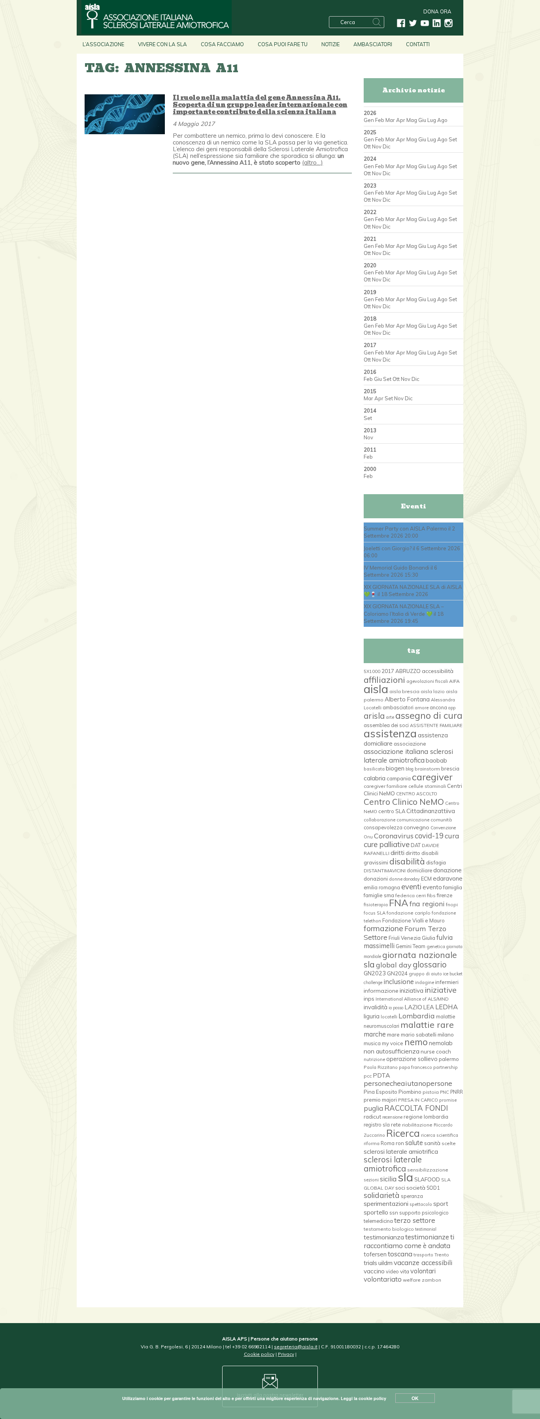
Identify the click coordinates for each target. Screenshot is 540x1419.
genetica (436, 946)
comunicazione (413, 820)
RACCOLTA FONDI (416, 1108)
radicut (372, 1116)
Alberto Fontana (407, 699)
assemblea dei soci (386, 725)
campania (399, 778)
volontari (423, 1271)
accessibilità (437, 671)
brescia (450, 768)
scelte (449, 1143)
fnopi (452, 904)
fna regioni (427, 903)
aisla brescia (404, 691)
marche (375, 1034)
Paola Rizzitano (381, 1067)
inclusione (398, 981)
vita (404, 1271)
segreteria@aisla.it (295, 1347)
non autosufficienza (391, 1051)
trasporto (423, 1255)
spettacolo (421, 1204)
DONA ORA (437, 11)
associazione (410, 743)
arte (390, 717)
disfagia (436, 862)
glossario (430, 964)
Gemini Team (410, 946)
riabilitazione (417, 1125)
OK (415, 1398)
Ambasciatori (372, 44)
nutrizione (374, 1059)
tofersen (375, 1254)
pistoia (431, 1092)
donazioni (376, 878)
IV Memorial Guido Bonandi (396, 567)
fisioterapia (376, 904)
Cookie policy (259, 1354)
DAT (416, 845)
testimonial (425, 1229)
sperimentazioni (386, 1203)
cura (452, 835)
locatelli (389, 1017)
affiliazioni (384, 679)
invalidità (375, 1007)
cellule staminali (427, 786)
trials (370, 1263)
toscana (400, 1254)
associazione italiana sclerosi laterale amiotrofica (408, 755)
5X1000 (372, 671)
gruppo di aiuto (425, 974)
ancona (438, 707)
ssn (393, 1212)
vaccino (374, 1271)
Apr (400, 120)
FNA (398, 903)
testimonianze (427, 1237)
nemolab (441, 1043)
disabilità (407, 861)
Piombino (409, 1092)
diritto (413, 853)
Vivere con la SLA (162, 44)
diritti (397, 853)
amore (422, 707)
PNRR (456, 1092)
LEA (428, 1007)
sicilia (388, 1179)
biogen (395, 768)
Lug (431, 120)
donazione (447, 870)
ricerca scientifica (439, 1135)
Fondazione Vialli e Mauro (413, 920)
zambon (431, 1280)
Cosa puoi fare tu (283, 44)
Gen (369, 120)
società (415, 1187)
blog (409, 769)
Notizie (330, 44)
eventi (411, 886)
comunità (441, 820)
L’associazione (103, 44)
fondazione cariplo (408, 913)
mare (393, 1034)
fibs (431, 895)
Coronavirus (393, 835)
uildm (385, 1263)
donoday (412, 879)
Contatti (418, 44)
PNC (444, 1092)
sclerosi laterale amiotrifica (401, 1151)
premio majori (380, 1100)
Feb (379, 120)
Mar (390, 120)
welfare (412, 1280)
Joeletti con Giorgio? (388, 548)
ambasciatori (398, 707)
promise (448, 1100)
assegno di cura (429, 715)
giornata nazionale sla (410, 959)
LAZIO (413, 1007)
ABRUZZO (408, 671)
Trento (441, 1255)
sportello (376, 1212)
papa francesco (415, 1067)
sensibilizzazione (427, 1170)
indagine (424, 982)
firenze (444, 895)
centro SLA (391, 811)
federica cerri (410, 895)
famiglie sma (379, 895)
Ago (442, 120)
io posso (396, 1007)
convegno (416, 827)
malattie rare (427, 1024)
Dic (387, 146)
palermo (449, 1059)
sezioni (371, 1180)
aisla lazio (433, 691)
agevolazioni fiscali (427, 681)
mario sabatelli (418, 1034)
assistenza (390, 733)
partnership (445, 1067)
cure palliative (387, 844)
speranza (412, 1196)
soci (400, 1188)
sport (440, 1203)
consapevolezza (383, 827)
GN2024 (397, 973)
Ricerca (403, 1133)
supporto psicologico (424, 1212)
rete (396, 1124)
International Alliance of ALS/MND (412, 999)
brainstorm (427, 769)
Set (453, 139)
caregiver (432, 777)
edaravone (448, 878)
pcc (368, 1076)
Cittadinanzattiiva (430, 811)
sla (405, 1177)
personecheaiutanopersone (408, 1083)
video (392, 1271)
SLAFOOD (427, 1179)
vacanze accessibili (423, 1262)
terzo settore (414, 1220)
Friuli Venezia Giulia (412, 938)
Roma (388, 1143)
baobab (436, 760)
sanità (432, 1143)
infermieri (447, 981)
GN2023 (375, 973)
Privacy (286, 1354)
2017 (387, 670)
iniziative (441, 990)
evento (432, 887)
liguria (372, 1016)
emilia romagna (382, 887)
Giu (422, 120)
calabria (374, 778)
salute (414, 1143)
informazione (381, 990)
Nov (376, 146)
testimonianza (384, 1237)
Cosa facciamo (222, 44)
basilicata (374, 769)
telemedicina (378, 1221)
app (451, 707)
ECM (426, 878)
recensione (392, 1117)
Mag (411, 120)
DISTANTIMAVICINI (385, 871)
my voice (392, 1043)
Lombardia (416, 1015)
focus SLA (374, 913)
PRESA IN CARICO (418, 1100)
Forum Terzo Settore (405, 932)
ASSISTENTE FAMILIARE (436, 725)
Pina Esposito (380, 1092)
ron (400, 1143)
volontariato (383, 1279)
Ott (367, 146)
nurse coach (436, 1051)
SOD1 (433, 1188)
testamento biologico (389, 1229)
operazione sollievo (412, 1059)
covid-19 (429, 835)
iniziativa (411, 990)
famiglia (452, 887)
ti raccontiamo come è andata (409, 1241)
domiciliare (419, 870)
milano (446, 1034)
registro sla (377, 1124)
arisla (374, 715)
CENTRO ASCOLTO (416, 794)
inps (369, 998)
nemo (416, 1042)
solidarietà (382, 1195)
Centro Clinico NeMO (404, 802)
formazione (383, 928)
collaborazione (379, 820)
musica (372, 1043)
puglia (373, 1108)
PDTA (381, 1075)
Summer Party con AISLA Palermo (405, 528)
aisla (376, 689)
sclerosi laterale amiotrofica (393, 1164)
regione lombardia (426, 1116)
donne (395, 879)
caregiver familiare (385, 786)
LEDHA (446, 1007)
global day (394, 964)
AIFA (454, 681)
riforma (372, 1143)
